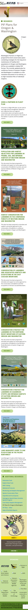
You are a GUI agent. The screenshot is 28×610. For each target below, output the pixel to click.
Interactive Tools (7, 480)
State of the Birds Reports (10, 510)
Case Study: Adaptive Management (12, 502)
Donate (14, 538)
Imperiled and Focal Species (10, 496)
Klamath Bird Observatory (17, 605)
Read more (7, 122)
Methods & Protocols (9, 488)
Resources (8, 21)
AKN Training (6, 485)
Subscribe (13, 551)
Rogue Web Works (18, 607)
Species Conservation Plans (10, 493)
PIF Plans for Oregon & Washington (13, 505)
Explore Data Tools (8, 483)
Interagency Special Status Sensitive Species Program (13, 499)
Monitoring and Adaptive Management (14, 490)
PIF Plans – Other (7, 507)
